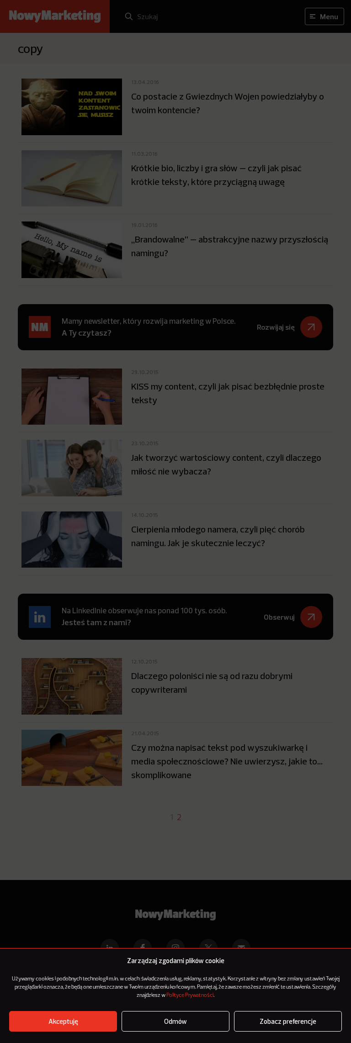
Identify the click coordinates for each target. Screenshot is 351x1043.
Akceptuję (63, 1021)
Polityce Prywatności (189, 995)
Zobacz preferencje (288, 1021)
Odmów (175, 1021)
